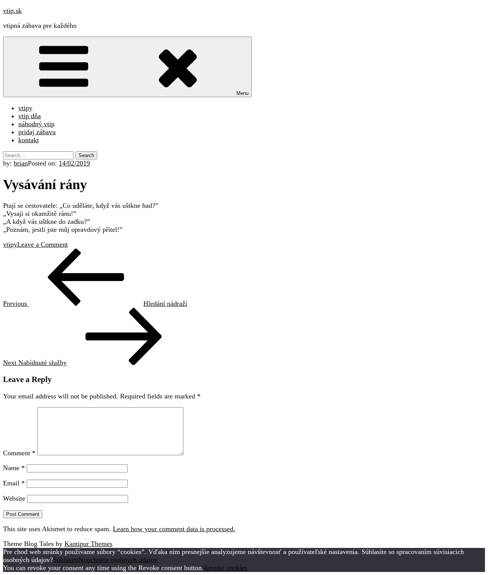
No (83, 560)
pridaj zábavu (37, 132)
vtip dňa (29, 116)
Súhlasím (66, 560)
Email (14, 483)
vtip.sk (12, 10)
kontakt (28, 140)
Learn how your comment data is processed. (174, 529)
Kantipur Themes (88, 544)
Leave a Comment (42, 244)
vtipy (25, 108)
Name (14, 468)
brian (21, 163)
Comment (19, 453)
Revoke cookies (225, 568)
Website (14, 498)
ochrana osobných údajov (122, 560)
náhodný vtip (36, 124)
